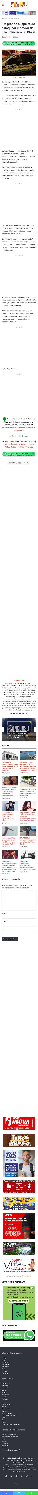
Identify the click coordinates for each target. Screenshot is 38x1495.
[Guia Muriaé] (19, 4)
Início (5, 18)
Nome (4, 913)
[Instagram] (23, 713)
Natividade (5, 1445)
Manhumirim (6, 1404)
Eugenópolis (6, 1364)
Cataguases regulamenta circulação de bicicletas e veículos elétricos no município (28, 865)
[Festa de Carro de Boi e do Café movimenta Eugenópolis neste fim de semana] (28, 781)
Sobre (12, 1460)
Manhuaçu (5, 1399)
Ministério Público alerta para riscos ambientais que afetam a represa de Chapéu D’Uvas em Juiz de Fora (28, 766)
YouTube (21, 447)
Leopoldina (5, 1394)
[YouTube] (20, 713)
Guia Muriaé (6, 37)
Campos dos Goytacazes (10, 1437)
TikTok (7, 447)
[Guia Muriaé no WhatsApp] (19, 43)
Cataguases (5, 1386)
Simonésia (5, 1418)
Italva (3, 1439)
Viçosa (4, 1422)
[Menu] (3, 5)
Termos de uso (20, 1460)
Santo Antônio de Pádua (10, 1450)
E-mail (4, 921)
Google (15, 444)
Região (16, 18)
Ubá (3, 1420)
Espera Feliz (6, 1362)
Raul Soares (5, 1411)
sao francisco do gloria (19, 463)
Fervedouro (5, 1367)
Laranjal (4, 1392)
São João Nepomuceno (9, 1415)
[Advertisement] (19, 130)
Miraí (3, 1369)
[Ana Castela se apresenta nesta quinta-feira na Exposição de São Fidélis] (10, 806)
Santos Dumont (7, 1413)
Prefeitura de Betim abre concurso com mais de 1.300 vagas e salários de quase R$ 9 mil (17, 735)
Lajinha (4, 1390)
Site (3, 929)
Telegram (22, 444)
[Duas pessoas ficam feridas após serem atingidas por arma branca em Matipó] (10, 831)
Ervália (4, 1397)
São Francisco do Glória (13, 87)
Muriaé (4, 1373)
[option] (19, 729)
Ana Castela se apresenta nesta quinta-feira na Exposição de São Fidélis (8, 817)
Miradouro (5, 1371)
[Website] (11, 713)
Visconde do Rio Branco (9, 1424)
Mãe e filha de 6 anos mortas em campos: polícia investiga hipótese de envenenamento (9, 791)
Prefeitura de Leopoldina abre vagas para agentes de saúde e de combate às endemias (10, 766)
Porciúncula (5, 1448)
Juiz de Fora (6, 1388)
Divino (4, 1360)
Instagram (7, 444)
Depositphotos (27, 1276)
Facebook (31, 442)
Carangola (5, 1358)
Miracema (5, 1443)
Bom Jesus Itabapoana (9, 1434)
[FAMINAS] (19, 13)
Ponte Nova (5, 1409)
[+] (8, 1373)
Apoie (23, 1462)
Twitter (13, 447)
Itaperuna (5, 1441)
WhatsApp (29, 447)
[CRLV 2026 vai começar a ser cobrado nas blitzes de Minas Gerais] (28, 831)
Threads (30, 444)
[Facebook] (14, 713)
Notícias (10, 18)
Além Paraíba (6, 1383)
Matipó (4, 1406)
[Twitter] (17, 713)
